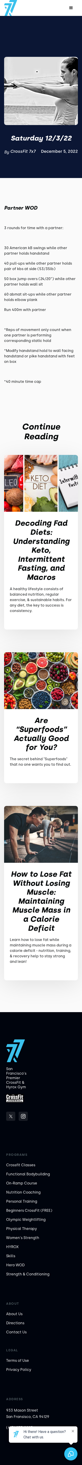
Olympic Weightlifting (26, 1219)
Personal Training (21, 1201)
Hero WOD (15, 1265)
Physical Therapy (21, 1229)
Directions (15, 1323)
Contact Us (16, 1332)
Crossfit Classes (20, 1165)
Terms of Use (17, 1360)
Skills (10, 1256)
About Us (14, 1314)
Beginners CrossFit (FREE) (29, 1210)
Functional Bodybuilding (28, 1174)
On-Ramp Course (21, 1183)
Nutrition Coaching (23, 1192)
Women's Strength (22, 1238)
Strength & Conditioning (27, 1274)
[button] (71, 8)
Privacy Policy (18, 1369)
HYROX (12, 1247)
